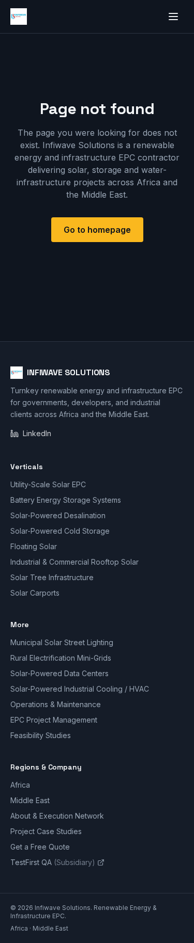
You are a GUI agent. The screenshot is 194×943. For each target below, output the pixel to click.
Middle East (30, 800)
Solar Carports (34, 592)
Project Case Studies (46, 831)
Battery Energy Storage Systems (65, 500)
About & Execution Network (57, 815)
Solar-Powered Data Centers (59, 673)
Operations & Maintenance (55, 704)
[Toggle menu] (173, 16)
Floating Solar (33, 546)
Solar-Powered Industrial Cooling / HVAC (79, 688)
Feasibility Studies (40, 735)
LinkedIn (37, 433)
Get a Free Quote (40, 846)
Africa (20, 784)
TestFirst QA (52, 862)
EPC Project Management (53, 719)
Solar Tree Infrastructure (52, 577)
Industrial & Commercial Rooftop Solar (74, 561)
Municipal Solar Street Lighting (61, 642)
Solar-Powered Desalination (58, 515)
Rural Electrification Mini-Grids (60, 657)
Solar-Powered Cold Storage (60, 530)
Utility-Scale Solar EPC (48, 484)
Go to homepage (97, 230)
